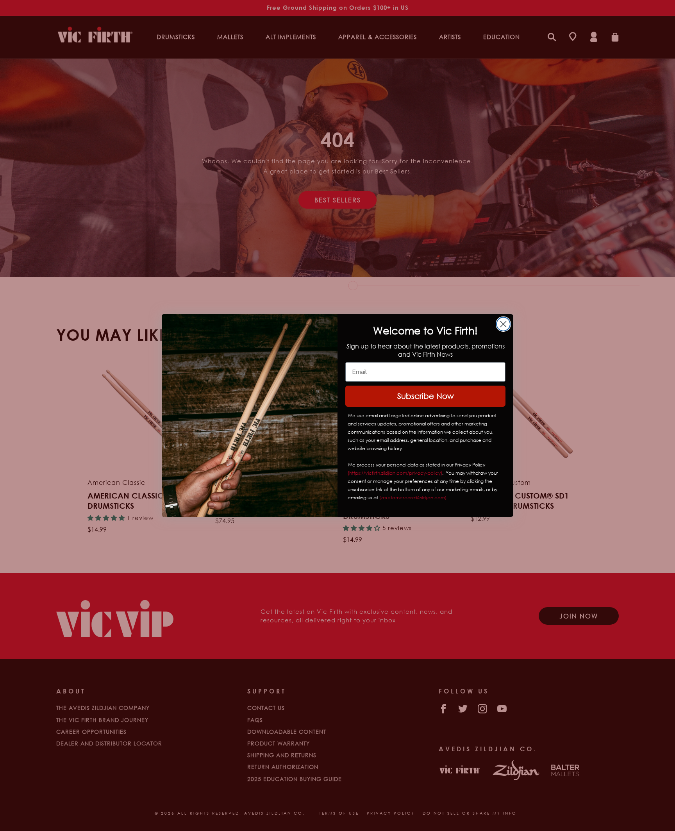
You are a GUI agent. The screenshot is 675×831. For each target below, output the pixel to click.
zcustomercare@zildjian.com (413, 497)
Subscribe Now (425, 395)
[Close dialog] (503, 324)
